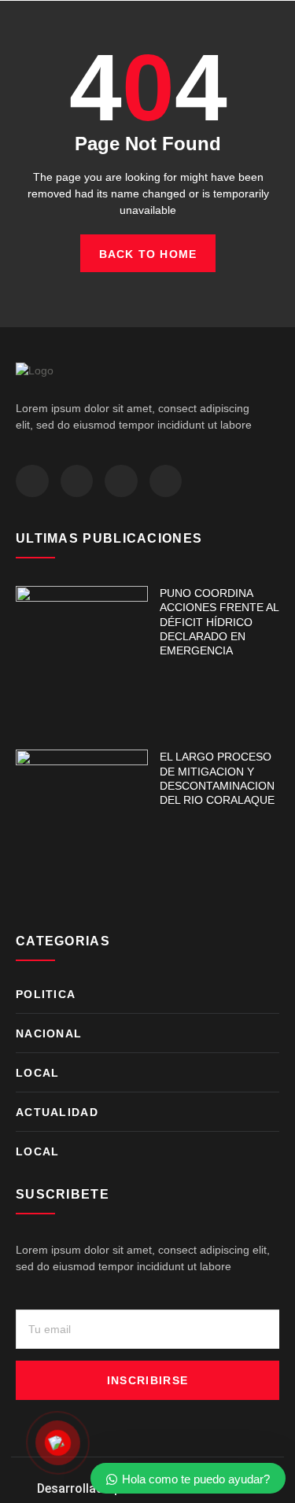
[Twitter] (77, 481)
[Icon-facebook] (32, 481)
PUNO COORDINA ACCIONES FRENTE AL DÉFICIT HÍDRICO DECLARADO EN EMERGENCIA (219, 622)
